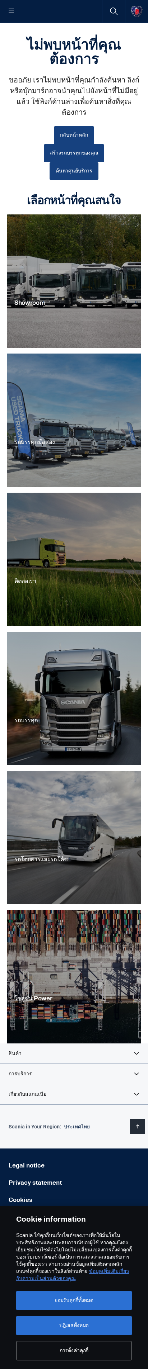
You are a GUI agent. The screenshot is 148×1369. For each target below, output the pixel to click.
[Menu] (11, 11)
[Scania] (136, 11)
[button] (74, 1053)
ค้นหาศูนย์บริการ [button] (74, 171)
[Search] (113, 11)
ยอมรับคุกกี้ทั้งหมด (74, 1300)
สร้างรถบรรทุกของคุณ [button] (74, 153)
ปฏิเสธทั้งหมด (74, 1325)
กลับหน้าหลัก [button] (74, 135)
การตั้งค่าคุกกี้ (74, 1350)
